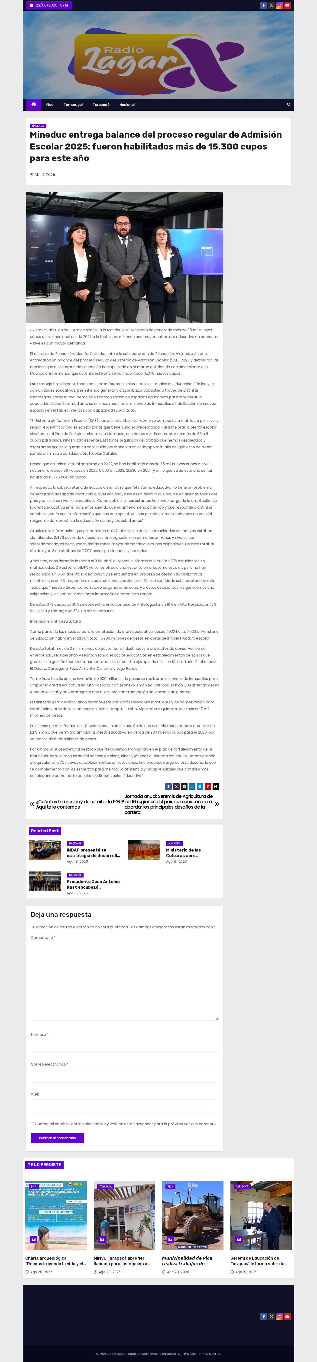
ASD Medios (211, 1354)
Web (35, 1094)
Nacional (127, 104)
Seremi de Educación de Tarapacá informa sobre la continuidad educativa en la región (258, 1266)
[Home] (33, 105)
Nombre (40, 1034)
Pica (50, 104)
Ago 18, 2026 (77, 861)
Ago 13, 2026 (176, 861)
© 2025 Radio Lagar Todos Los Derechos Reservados (136, 1354)
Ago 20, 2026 (41, 1272)
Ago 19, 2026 (246, 1272)
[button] (289, 104)
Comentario (43, 937)
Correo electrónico (50, 1064)
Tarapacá (101, 104)
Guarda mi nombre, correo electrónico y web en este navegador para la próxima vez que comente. (126, 1124)
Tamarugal (73, 104)
